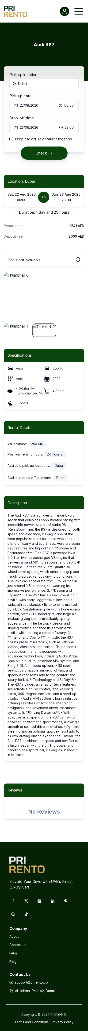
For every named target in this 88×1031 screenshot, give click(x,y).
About (14, 936)
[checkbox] (11, 139)
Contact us (17, 945)
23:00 (69, 127)
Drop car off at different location (43, 139)
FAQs (13, 953)
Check (41, 153)
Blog (12, 962)
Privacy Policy (62, 1022)
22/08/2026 (29, 105)
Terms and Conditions (32, 1022)
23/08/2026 (29, 127)
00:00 (69, 105)
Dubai (22, 84)
